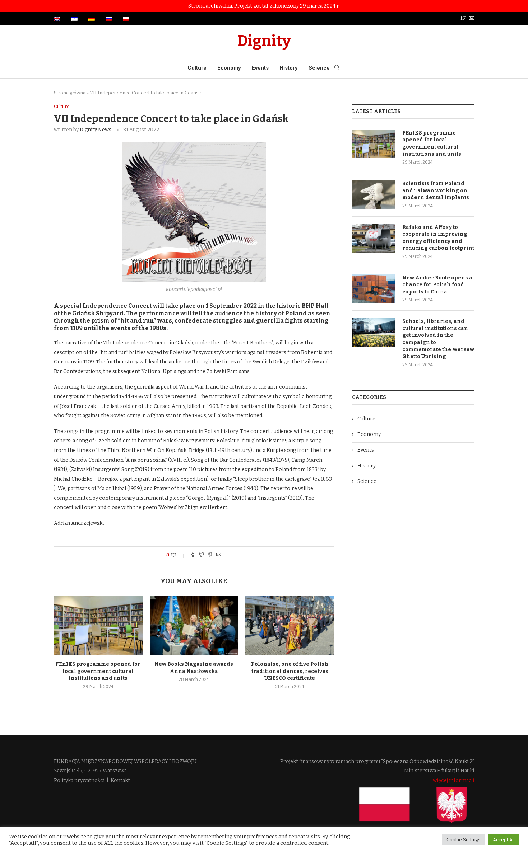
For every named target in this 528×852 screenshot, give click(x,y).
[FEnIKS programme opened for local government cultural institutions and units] (98, 625)
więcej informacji (453, 780)
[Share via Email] (218, 555)
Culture (197, 68)
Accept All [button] (504, 839)
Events (260, 68)
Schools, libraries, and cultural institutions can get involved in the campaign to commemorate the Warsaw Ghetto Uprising (438, 338)
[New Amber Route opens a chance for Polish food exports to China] (373, 288)
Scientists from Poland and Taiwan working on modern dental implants (435, 190)
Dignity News (95, 130)
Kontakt (120, 780)
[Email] (471, 18)
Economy (229, 68)
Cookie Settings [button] (463, 839)
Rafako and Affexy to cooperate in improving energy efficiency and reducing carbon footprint (438, 237)
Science (319, 68)
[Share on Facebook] (192, 555)
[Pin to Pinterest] (210, 555)
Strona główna (69, 92)
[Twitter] (463, 18)
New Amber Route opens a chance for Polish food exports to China (437, 285)
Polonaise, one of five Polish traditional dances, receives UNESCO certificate (289, 671)
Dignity (264, 41)
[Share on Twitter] (201, 555)
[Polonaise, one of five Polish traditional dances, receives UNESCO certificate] (289, 625)
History (288, 68)
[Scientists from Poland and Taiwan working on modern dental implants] (373, 194)
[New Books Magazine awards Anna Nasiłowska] (194, 625)
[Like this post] (178, 555)
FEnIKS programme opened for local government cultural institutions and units (98, 671)
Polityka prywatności (79, 780)
